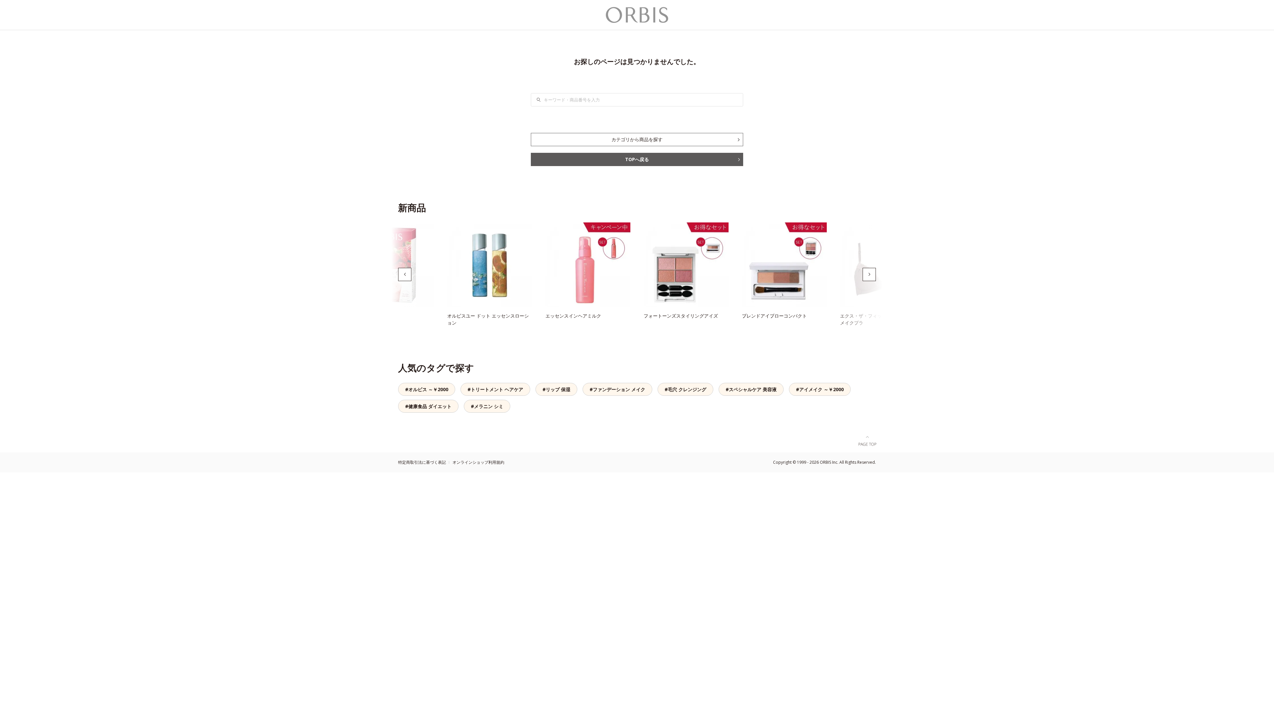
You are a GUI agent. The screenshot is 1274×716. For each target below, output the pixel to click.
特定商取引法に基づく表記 (422, 462)
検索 (543, 100)
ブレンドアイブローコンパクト (774, 316)
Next (869, 274)
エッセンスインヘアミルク (573, 316)
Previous (404, 274)
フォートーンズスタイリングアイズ (681, 316)
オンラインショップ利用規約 (478, 462)
